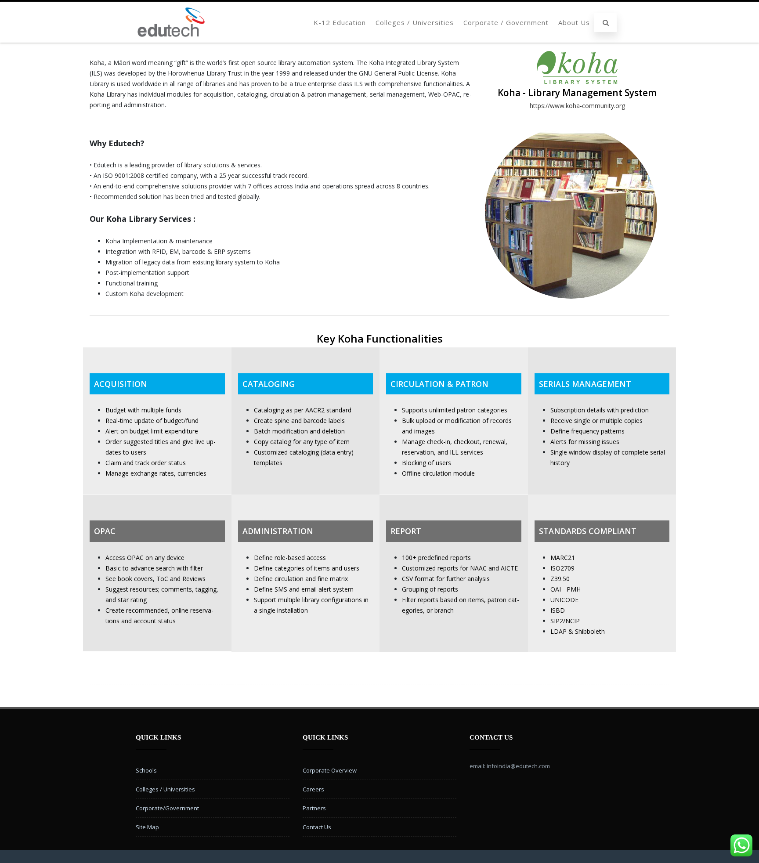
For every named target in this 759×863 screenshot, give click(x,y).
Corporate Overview (330, 770)
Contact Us (317, 827)
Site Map (147, 827)
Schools (146, 770)
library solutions (206, 165)
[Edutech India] (171, 39)
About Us (574, 22)
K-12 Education (340, 22)
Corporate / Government (506, 22)
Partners (314, 808)
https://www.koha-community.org (577, 105)
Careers (313, 789)
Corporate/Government (167, 808)
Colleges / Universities (415, 22)
